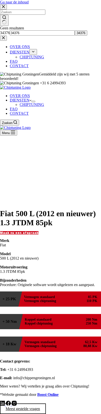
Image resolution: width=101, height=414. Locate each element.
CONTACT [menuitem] (19, 66)
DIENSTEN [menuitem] (19, 52)
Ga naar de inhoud (14, 2)
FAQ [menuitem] (14, 61)
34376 (5, 33)
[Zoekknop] (4, 20)
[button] (19, 233)
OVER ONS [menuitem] (20, 47)
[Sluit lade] (3, 38)
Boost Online (48, 394)
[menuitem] (33, 52)
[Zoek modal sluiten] (3, 7)
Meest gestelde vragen (23, 409)
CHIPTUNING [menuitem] (32, 57)
